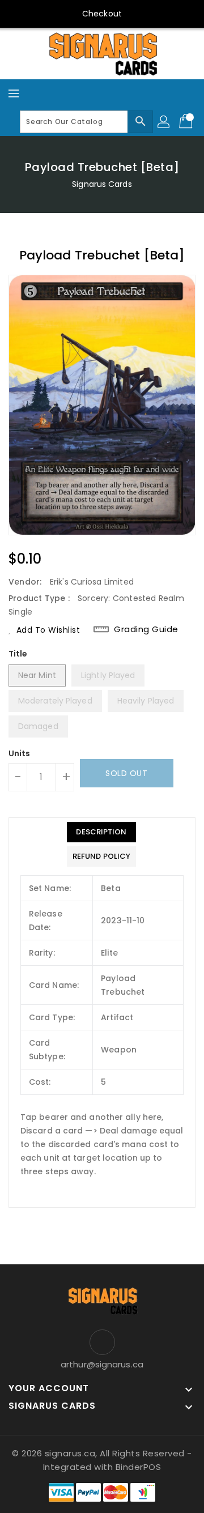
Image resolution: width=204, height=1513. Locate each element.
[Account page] (164, 121)
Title (18, 653)
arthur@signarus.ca (102, 1364)
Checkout (102, 13)
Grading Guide (146, 629)
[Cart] (187, 121)
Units (19, 753)
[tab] (101, 832)
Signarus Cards (101, 184)
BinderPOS (139, 1467)
